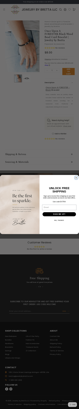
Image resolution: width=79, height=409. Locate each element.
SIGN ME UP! (59, 214)
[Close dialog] (76, 178)
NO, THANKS (59, 220)
